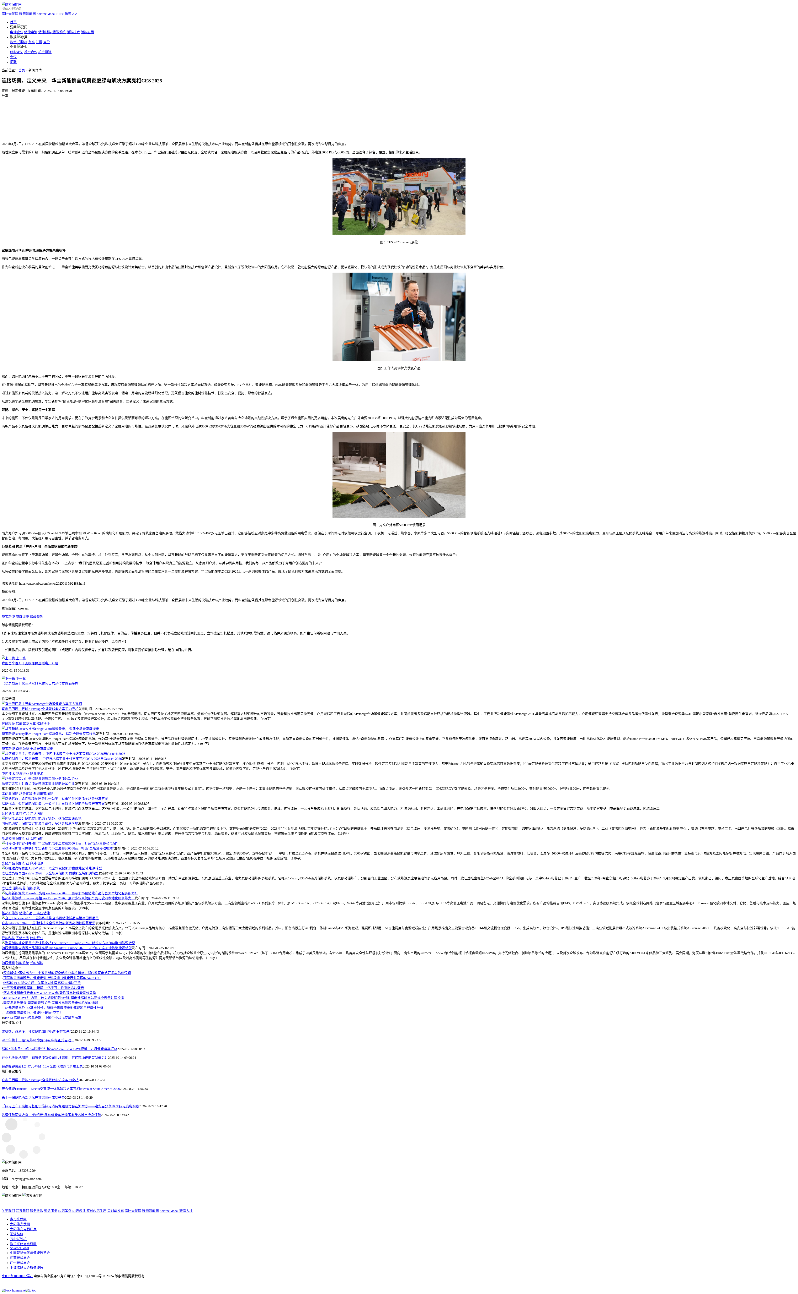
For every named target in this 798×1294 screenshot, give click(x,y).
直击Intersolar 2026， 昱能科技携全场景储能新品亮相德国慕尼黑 (48, 923)
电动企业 (16, 32)
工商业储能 (10, 793)
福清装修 (16, 1234)
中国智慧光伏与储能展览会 (30, 1253)
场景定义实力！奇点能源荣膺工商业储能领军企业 (38, 783)
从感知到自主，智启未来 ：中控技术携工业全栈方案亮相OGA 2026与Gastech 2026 (62, 758)
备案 (31, 42)
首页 (13, 22)
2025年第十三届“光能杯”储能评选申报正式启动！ (38, 1040)
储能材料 (45, 32)
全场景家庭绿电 (41, 748)
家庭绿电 (22, 616)
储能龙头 (16, 52)
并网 (39, 42)
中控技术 (8, 773)
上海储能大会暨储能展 (26, 1268)
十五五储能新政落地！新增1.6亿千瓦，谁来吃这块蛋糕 (43, 988)
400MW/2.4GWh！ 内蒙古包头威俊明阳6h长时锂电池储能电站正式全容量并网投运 (63, 998)
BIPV (60, 14)
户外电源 (36, 863)
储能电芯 (19, 888)
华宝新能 (8, 616)
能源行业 (22, 773)
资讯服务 (50, 1211)
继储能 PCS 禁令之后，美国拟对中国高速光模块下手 (42, 983)
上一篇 (20, 658)
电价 (46, 42)
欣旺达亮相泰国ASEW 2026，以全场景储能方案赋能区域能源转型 (50, 873)
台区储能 (8, 813)
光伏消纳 (36, 813)
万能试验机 (18, 1239)
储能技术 (73, 32)
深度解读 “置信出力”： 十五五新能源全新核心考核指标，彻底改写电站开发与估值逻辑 (67, 973)
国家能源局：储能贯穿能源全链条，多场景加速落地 (40, 823)
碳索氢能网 (27, 14)
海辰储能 (8, 963)
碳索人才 (71, 14)
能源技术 (36, 773)
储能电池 (30, 32)
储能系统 (59, 32)
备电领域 (22, 748)
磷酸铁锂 (36, 616)
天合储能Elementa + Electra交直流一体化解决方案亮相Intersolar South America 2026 (61, 1089)
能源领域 (8, 838)
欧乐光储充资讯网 (23, 1244)
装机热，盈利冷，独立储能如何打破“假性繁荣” (36, 1031)
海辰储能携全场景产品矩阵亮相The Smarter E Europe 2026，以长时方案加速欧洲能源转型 (67, 948)
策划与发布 (115, 1211)
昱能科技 (8, 724)
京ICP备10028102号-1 (17, 1276)
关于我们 (8, 1211)
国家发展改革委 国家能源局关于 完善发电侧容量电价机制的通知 (50, 1003)
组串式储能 (45, 793)
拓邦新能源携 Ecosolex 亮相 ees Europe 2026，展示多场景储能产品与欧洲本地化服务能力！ (68, 898)
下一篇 (20, 678)
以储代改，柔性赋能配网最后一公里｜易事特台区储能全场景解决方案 (53, 803)
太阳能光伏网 (20, 1224)
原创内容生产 (96, 1211)
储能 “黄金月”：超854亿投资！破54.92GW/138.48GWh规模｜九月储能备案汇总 (59, 1049)
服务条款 (36, 1211)
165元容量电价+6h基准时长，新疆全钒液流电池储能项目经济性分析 (53, 1008)
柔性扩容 (22, 813)
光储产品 (8, 863)
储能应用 (87, 32)
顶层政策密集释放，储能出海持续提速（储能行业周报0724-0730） (52, 978)
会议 (13, 57)
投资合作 (30, 52)
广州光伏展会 (20, 1263)
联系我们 (22, 1211)
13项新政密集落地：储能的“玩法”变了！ (33, 1013)
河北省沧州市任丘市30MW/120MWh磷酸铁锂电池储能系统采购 (49, 993)
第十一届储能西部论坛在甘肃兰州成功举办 (33, 1097)
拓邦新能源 (10, 913)
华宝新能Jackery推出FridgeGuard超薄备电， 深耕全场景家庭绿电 (49, 734)
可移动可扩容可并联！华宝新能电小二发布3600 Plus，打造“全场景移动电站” (58, 848)
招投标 (22, 42)
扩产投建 (45, 52)
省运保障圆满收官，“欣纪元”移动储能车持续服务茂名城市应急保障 (51, 1115)
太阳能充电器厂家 (23, 1229)
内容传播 (79, 1211)
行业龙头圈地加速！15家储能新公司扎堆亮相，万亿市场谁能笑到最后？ (55, 1057)
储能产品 (25, 913)
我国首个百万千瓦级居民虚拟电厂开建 (30, 663)
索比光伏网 (10, 14)
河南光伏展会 (20, 1258)
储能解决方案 (26, 724)
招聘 (13, 62)
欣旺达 (7, 888)
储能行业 (43, 724)
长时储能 (36, 838)
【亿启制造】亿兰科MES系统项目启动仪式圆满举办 (40, 683)
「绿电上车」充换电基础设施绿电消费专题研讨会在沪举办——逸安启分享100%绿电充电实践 (70, 1106)
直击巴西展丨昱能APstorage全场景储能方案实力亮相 (40, 709)
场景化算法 (27, 793)
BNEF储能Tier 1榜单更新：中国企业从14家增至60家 (43, 1018)
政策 (13, 42)
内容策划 (64, 1211)
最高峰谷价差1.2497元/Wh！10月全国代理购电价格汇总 (42, 1066)
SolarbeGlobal (46, 14)
